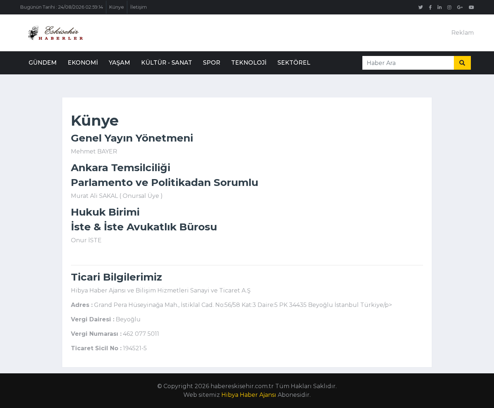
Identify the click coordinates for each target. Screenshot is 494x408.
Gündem (43, 62)
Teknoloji (249, 62)
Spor (211, 62)
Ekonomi (83, 62)
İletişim (138, 7)
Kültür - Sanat (166, 62)
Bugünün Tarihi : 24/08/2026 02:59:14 (61, 7)
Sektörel (293, 62)
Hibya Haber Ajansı (248, 394)
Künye (116, 7)
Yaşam (119, 62)
